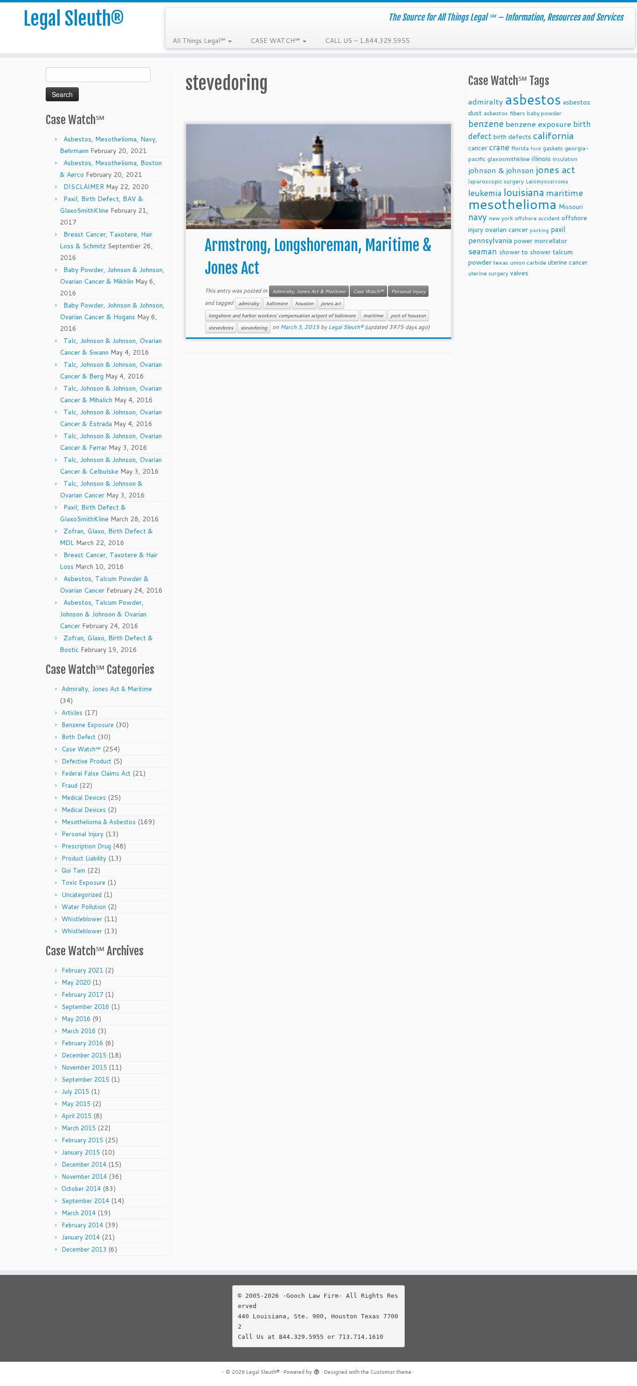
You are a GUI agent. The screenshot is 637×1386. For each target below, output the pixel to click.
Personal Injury (83, 834)
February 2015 (82, 1140)
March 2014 (79, 1213)
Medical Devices (84, 797)
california (553, 135)
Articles (72, 712)
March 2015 (79, 1128)
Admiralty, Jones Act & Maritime (107, 689)
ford (536, 148)
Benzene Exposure (88, 725)
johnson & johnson (501, 170)
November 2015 (84, 1067)
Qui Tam (73, 870)
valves (519, 272)
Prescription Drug (86, 846)
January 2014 (81, 1237)
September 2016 (85, 1006)
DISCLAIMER (83, 186)
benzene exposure (538, 124)
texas (500, 262)
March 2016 (79, 1031)
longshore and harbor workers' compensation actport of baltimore (282, 315)
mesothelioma (512, 203)
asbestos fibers (504, 113)
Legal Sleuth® (73, 18)
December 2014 (84, 1164)
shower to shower (525, 251)
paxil (558, 229)
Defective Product (86, 761)
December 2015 (84, 1055)
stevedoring (254, 327)
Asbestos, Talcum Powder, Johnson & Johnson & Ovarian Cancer (103, 614)
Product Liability (84, 858)
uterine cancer (568, 262)
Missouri (571, 206)
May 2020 (76, 982)
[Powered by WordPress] (316, 1370)
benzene (486, 123)
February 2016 (82, 1043)
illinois (541, 158)
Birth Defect (79, 737)
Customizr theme (390, 1372)
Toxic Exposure (83, 882)
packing (539, 229)
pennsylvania (490, 240)
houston (304, 303)
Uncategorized (82, 894)
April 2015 (76, 1116)
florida (520, 148)
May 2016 (76, 1019)
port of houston (408, 315)
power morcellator (540, 240)
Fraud (69, 785)
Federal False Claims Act (96, 773)
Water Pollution (84, 907)
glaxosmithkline (508, 158)
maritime (373, 315)
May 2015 (76, 1103)
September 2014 (85, 1201)
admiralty (248, 303)
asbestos (533, 99)
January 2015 (81, 1152)
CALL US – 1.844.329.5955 (367, 40)
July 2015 (75, 1091)
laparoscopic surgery (496, 181)
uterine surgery (488, 273)
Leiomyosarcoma (547, 181)
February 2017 (82, 994)
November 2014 (84, 1176)
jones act (331, 303)
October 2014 (81, 1188)
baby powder (544, 113)
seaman (482, 251)
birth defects (512, 136)
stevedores (220, 327)
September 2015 (85, 1079)
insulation (565, 159)
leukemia (485, 193)
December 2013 (84, 1249)
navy (477, 216)
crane (499, 147)
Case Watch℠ (81, 749)
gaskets (553, 148)
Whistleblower (82, 919)
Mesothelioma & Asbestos (99, 822)
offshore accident (537, 218)
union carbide (528, 262)
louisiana (524, 192)
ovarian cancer (506, 229)
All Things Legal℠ (200, 40)
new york (501, 218)
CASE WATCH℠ (276, 40)
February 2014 (82, 1225)
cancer (477, 147)
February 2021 (82, 970)
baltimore (277, 303)
